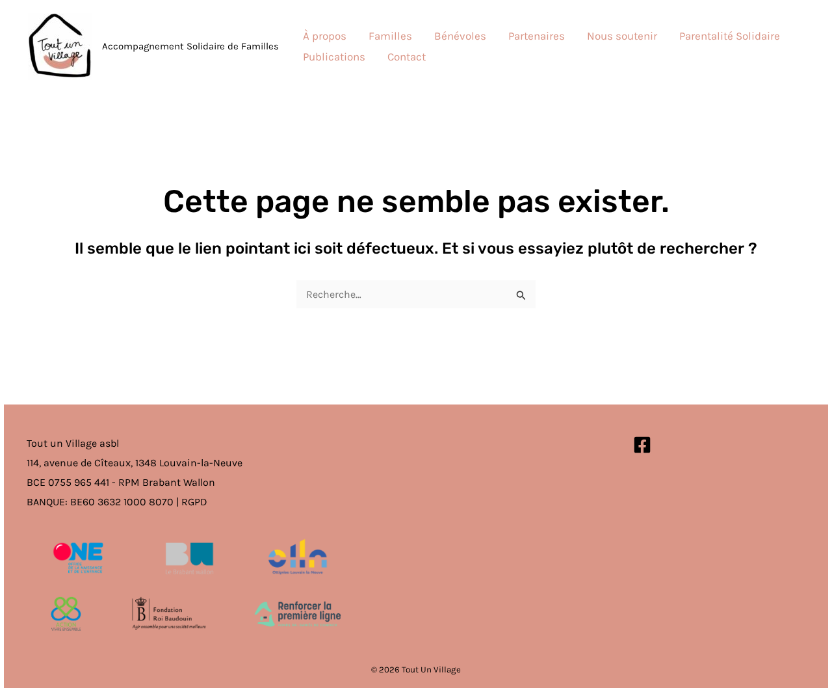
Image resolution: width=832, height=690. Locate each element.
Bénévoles (460, 35)
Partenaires (536, 35)
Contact (406, 56)
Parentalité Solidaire (729, 35)
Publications (334, 56)
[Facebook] (642, 445)
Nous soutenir (622, 35)
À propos (324, 35)
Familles (390, 35)
